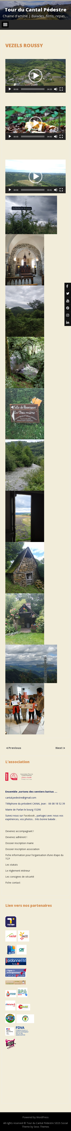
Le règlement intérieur (17, 870)
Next (59, 748)
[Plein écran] (61, 89)
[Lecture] (10, 89)
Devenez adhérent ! (16, 837)
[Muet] (55, 89)
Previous (14, 748)
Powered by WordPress (35, 1117)
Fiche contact (12, 882)
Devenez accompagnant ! (19, 831)
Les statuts (11, 864)
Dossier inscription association (22, 849)
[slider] (32, 89)
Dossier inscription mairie (19, 843)
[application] (35, 76)
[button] (35, 76)
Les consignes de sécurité (19, 876)
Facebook (29, 815)
